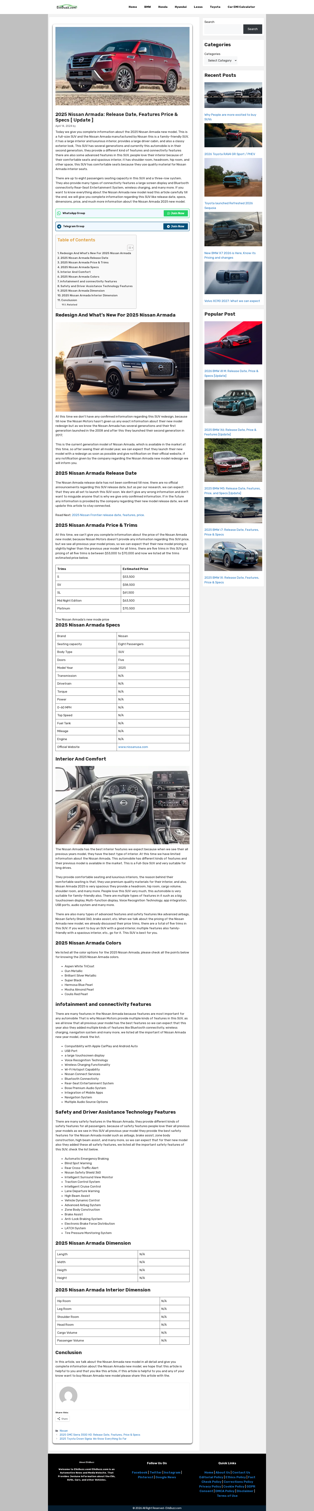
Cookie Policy (233, 1486)
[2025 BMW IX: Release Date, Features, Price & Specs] (233, 555)
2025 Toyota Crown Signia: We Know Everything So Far (93, 1438)
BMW (147, 7)
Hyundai (181, 7)
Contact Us (241, 1472)
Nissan (64, 1430)
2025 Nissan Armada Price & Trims (85, 262)
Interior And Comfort (76, 272)
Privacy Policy (210, 1486)
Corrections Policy (238, 1482)
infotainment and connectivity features (88, 281)
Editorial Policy (211, 1477)
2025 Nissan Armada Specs (80, 267)
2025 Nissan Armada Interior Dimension (90, 295)
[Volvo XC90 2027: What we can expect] (233, 278)
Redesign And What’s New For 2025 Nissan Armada (95, 253)
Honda (163, 7)
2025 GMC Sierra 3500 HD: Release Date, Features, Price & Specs (100, 1434)
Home (133, 7)
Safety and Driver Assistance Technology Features (97, 286)
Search (209, 22)
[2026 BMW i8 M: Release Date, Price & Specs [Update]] (233, 343)
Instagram (172, 1472)
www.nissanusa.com (133, 747)
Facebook (139, 1472)
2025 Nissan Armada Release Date (84, 258)
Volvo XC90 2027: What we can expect (232, 301)
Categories (212, 54)
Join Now (177, 213)
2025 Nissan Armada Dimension (82, 290)
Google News (166, 1477)
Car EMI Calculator (241, 7)
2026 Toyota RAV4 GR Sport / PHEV (229, 154)
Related (72, 304)
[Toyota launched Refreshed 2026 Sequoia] (233, 178)
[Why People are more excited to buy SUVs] (233, 95)
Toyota (215, 7)
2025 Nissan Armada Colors (80, 276)
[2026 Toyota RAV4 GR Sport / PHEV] (233, 136)
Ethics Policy (236, 1477)
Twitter (156, 1472)
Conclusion (69, 300)
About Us (223, 1472)
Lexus (198, 7)
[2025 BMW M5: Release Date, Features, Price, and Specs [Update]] (233, 460)
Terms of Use (227, 1496)
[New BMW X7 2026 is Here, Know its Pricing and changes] (233, 230)
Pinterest (145, 1477)
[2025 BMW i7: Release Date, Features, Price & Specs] (233, 511)
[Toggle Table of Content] (128, 248)
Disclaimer (245, 1491)
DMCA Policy (225, 1491)
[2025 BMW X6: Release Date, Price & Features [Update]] (233, 402)
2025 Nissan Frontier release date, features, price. (108, 515)
